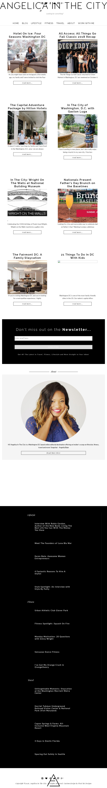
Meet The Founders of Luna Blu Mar (53, 543)
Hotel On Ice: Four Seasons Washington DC (27, 35)
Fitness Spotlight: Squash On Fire (52, 624)
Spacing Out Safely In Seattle (50, 754)
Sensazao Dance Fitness (47, 652)
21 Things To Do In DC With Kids (77, 256)
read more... (27, 83)
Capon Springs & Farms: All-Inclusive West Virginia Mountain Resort (52, 726)
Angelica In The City (53, 5)
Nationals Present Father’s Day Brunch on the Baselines (77, 183)
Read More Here (53, 453)
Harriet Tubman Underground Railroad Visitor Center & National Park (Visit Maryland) (52, 708)
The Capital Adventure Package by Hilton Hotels (27, 106)
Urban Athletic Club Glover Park (51, 611)
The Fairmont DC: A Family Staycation (27, 256)
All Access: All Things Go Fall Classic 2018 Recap (77, 35)
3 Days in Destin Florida (47, 741)
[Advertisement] (53, 481)
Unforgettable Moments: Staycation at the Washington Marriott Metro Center (53, 691)
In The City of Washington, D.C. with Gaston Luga (77, 108)
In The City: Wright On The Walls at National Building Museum (27, 183)
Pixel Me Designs (85, 783)
